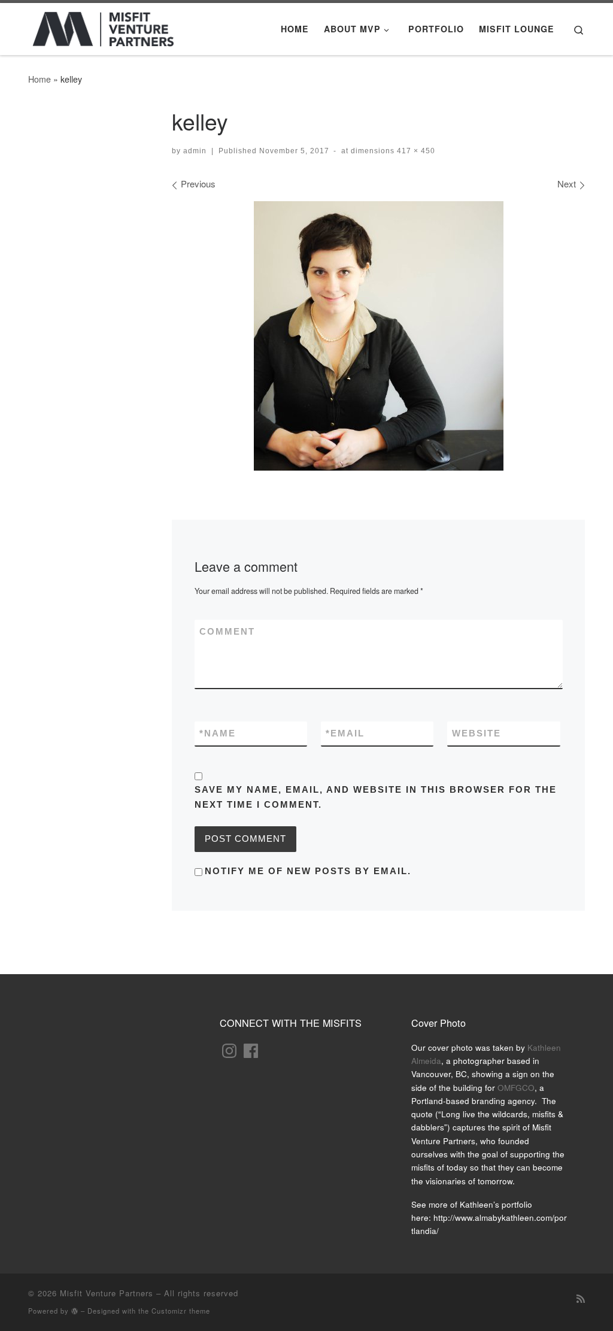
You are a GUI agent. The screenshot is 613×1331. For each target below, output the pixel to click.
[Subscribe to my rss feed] (580, 1298)
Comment (227, 631)
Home (39, 79)
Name (217, 733)
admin (195, 151)
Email (345, 733)
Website (476, 733)
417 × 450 (414, 151)
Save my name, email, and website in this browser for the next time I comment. (376, 796)
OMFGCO (516, 1087)
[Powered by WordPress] (74, 1311)
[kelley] (378, 336)
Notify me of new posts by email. (308, 871)
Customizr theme (180, 1310)
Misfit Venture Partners (106, 1293)
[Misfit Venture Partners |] (103, 25)
